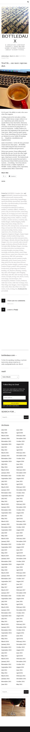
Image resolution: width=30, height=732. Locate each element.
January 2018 (5, 575)
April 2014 (19, 638)
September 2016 (6, 598)
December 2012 (21, 661)
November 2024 (6, 458)
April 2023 (19, 484)
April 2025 (19, 450)
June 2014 (19, 636)
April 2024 (19, 467)
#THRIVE (21, 209)
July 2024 (4, 464)
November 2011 (6, 681)
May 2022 (4, 501)
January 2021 (5, 524)
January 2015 (5, 627)
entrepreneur (15, 226)
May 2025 (4, 450)
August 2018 (20, 564)
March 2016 (5, 607)
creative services (12, 220)
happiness (4, 234)
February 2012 (20, 676)
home (22, 236)
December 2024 (21, 455)
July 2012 (4, 670)
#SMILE (15, 209)
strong (14, 276)
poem (10, 260)
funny (20, 232)
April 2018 (19, 570)
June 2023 (19, 481)
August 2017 (20, 581)
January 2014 (5, 644)
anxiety (3, 213)
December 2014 (21, 627)
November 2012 (6, 664)
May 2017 (4, 587)
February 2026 (20, 435)
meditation (9, 244)
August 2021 (20, 513)
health (9, 236)
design (15, 224)
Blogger (25, 215)
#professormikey (13, 203)
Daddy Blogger (5, 222)
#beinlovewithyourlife (20, 195)
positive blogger (13, 264)
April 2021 (19, 518)
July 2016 (4, 601)
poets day (4, 264)
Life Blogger (5, 240)
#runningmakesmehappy (9, 205)
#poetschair (16, 201)
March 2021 (5, 521)
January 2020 (5, 541)
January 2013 (5, 661)
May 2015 (4, 621)
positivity (23, 266)
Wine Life (12, 287)
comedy (24, 217)
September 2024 (6, 461)
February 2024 (20, 470)
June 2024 (19, 464)
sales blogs (4, 274)
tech (18, 276)
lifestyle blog (19, 240)
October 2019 (20, 544)
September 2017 (6, 581)
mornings (4, 252)
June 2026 (19, 430)
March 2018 (5, 573)
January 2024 (5, 473)
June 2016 (19, 601)
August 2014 (20, 633)
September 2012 (6, 667)
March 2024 (5, 470)
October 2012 (20, 664)
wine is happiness (22, 285)
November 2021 (6, 510)
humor (3, 238)
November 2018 (6, 561)
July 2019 (4, 550)
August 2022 (20, 495)
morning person (19, 248)
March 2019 (5, 555)
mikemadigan (5, 56)
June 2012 (19, 670)
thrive (22, 276)
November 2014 (6, 630)
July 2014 (4, 636)
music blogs (23, 252)
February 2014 (20, 641)
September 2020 (6, 530)
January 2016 (5, 610)
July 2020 (4, 533)
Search (27, 1)
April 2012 (19, 673)
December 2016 (21, 593)
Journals (8, 238)
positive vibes (15, 266)
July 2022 (4, 498)
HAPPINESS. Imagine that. (15, 193)
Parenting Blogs (6, 258)
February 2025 (20, 453)
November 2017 (6, 578)
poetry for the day (10, 262)
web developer (13, 278)
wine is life (4, 287)
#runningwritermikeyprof (9, 207)
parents (14, 258)
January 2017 (5, 593)
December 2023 (21, 473)
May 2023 (4, 484)
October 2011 (20, 681)
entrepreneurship (6, 230)
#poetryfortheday (6, 201)
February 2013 (20, 658)
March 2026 (5, 435)
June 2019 (19, 550)
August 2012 (20, 667)
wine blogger (12, 285)
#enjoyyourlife (18, 197)
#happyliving (5, 199)
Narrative (21, 254)
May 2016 (4, 604)
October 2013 (20, 647)
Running (18, 270)
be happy (12, 213)
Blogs (9, 217)
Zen (16, 289)
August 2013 (20, 650)
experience (4, 232)
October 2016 (20, 596)
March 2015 (5, 624)
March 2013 (5, 658)
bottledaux (15, 38)
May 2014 (4, 638)
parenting (19, 256)
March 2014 (5, 641)
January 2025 (5, 455)
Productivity (5, 268)
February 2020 (20, 538)
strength (8, 276)
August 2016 (20, 598)
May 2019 (4, 553)
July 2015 (4, 618)
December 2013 (21, 644)
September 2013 (6, 650)
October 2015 (20, 613)
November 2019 (6, 544)
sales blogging (20, 272)
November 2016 (6, 596)
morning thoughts (6, 250)
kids (15, 238)
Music (17, 252)
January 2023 (5, 490)
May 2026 (4, 433)
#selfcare (21, 207)
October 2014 (20, 630)
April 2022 (19, 501)
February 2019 (20, 555)
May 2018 (4, 570)
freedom (14, 232)
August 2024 (20, 461)
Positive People (6, 266)
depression (8, 224)
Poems (15, 260)
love (8, 242)
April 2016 (19, 604)
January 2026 (5, 438)
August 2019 (20, 547)
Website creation (15, 280)
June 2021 (19, 515)
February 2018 (20, 573)
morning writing (18, 250)
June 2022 (19, 498)
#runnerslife (23, 203)
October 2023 (20, 475)
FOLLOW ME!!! (15, 403)
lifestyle (12, 240)
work (7, 289)
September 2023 (6, 478)
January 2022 (5, 507)
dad (26, 220)
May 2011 (19, 684)
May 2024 (4, 467)
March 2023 (5, 487)
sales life (11, 274)
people (24, 258)
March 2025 (5, 453)
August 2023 (20, 478)
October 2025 (20, 441)
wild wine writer (6, 283)
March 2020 (5, 538)
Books (13, 217)
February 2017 (20, 590)
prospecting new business (17, 268)
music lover (14, 254)
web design (4, 278)
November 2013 (6, 647)
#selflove (4, 209)
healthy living (15, 236)
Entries (15, 230)
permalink (4, 291)
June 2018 (19, 567)
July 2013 (4, 653)
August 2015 (20, 616)
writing (12, 289)
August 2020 (20, 530)
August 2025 (20, 444)
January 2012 (5, 678)
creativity (21, 220)
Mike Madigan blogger (14, 246)
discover (19, 224)
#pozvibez (4, 203)
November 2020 (6, 527)
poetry (19, 260)
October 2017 (20, 578)
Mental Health (17, 244)
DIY (9, 226)
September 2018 (6, 564)
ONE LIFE (12, 256)
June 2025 (19, 447)
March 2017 (5, 590)
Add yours (10, 303)
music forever (5, 254)
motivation (11, 252)
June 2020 (19, 533)
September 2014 (6, 633)
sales (5, 272)
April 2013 (19, 656)
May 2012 (4, 673)
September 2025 (6, 444)
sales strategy (18, 274)
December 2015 (21, 610)
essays (20, 230)
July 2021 (4, 515)
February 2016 (20, 607)
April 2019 (19, 553)
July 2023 (4, 481)
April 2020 (19, 535)
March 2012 (5, 676)
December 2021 (21, 507)
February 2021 (20, 521)
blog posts (19, 215)
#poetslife (24, 201)
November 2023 (6, 475)
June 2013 (19, 653)
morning (24, 246)
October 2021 (20, 510)
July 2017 (4, 584)
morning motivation (7, 248)
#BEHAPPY (9, 195)
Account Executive (14, 211)
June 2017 (19, 584)
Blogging (4, 217)
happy (22, 234)
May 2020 (4, 535)
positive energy (23, 264)
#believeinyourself (7, 197)
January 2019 (5, 558)
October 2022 (20, 493)
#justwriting (14, 199)
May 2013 (4, 656)
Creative (4, 220)
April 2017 (19, 587)
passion (19, 258)
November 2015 (6, 613)
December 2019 (21, 541)
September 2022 (6, 495)
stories (3, 276)
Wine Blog (4, 285)
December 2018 (21, 558)
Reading (3, 270)
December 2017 (21, 575)
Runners (12, 270)
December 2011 (21, 678)
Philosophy (4, 260)
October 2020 (20, 527)
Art (8, 213)
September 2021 (6, 513)
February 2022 (20, 504)
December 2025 (21, 438)
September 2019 (6, 547)
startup (25, 274)
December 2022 (21, 490)
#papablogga (22, 199)
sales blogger (12, 272)
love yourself (14, 242)
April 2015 (19, 621)
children (18, 217)
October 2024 (20, 458)
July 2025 (4, 447)
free (10, 232)
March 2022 (5, 504)
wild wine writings (18, 283)
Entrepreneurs (21, 228)
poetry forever (20, 262)
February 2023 (20, 487)
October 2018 (20, 561)
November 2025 (6, 441)
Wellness (24, 280)
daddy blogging (16, 222)
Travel (26, 276)
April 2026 (19, 433)
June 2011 (4, 684)
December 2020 (21, 524)
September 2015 (6, 616)
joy (13, 238)
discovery (4, 226)
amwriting (24, 211)
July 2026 (4, 430)
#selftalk (10, 209)
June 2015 (19, 618)
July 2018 (4, 567)
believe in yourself (9, 215)
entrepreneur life (10, 228)
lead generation (22, 238)
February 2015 (20, 624)
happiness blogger (13, 234)
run (8, 270)
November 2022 (6, 493)
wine (26, 283)
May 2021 (4, 518)
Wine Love (18, 287)
